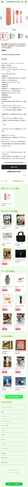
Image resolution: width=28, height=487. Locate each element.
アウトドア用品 (4, 425)
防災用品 (3, 453)
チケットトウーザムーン (6, 407)
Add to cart (14, 167)
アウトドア (3, 435)
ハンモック (3, 444)
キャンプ (3, 430)
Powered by (12, 472)
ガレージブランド (5, 448)
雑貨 (2, 411)
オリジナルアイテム (5, 421)
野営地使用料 (4, 462)
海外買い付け (4, 458)
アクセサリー (4, 416)
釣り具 (2, 439)
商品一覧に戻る (14, 397)
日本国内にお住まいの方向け (14, 171)
